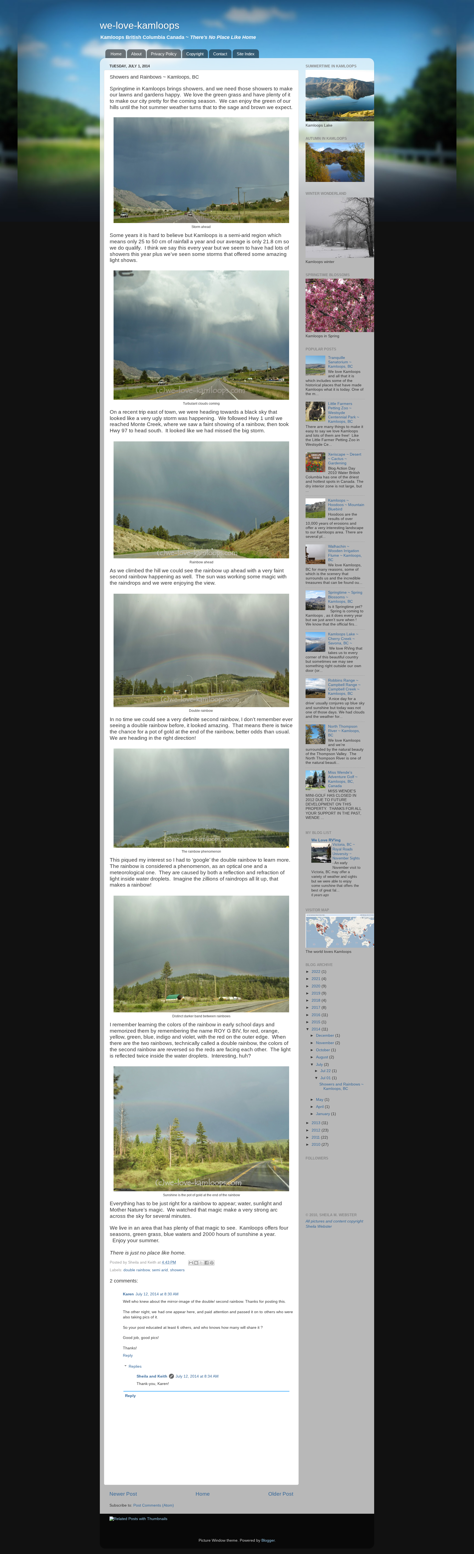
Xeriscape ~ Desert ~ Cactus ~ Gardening (344, 458)
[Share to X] (201, 1263)
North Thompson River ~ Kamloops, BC (344, 730)
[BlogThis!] (196, 1263)
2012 (316, 1130)
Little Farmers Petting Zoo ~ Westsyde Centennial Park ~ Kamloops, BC (343, 413)
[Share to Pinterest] (212, 1263)
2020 (316, 986)
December (325, 1035)
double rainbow (136, 1270)
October (323, 1050)
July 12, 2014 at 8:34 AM (197, 1376)
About (136, 54)
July (320, 1064)
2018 (316, 1000)
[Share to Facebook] (206, 1263)
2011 (316, 1137)
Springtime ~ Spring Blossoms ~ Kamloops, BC (345, 596)
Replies (135, 1366)
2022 (316, 972)
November (325, 1043)
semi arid (160, 1270)
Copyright (195, 54)
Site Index (246, 54)
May (320, 1100)
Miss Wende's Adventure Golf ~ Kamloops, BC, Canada (342, 779)
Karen (128, 1294)
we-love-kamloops (139, 25)
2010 (316, 1144)
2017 (316, 1007)
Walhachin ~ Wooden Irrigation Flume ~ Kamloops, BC (345, 553)
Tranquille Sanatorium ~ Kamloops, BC (340, 362)
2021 (316, 979)
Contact (220, 54)
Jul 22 (326, 1071)
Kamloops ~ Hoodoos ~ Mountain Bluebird (346, 504)
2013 (316, 1123)
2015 (316, 1022)
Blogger (268, 1540)
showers (177, 1270)
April (320, 1107)
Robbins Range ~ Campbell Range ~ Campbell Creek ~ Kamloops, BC (344, 687)
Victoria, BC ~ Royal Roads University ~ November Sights (346, 851)
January (323, 1114)
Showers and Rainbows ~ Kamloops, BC (341, 1086)
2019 (316, 993)
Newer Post (123, 1494)
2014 (316, 1029)
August (322, 1057)
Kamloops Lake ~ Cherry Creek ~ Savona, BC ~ (343, 638)
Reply (128, 1355)
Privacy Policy (164, 54)
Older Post (280, 1494)
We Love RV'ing (326, 840)
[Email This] (191, 1263)
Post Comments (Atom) (153, 1505)
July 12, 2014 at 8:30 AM (157, 1294)
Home (116, 54)
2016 (316, 1015)
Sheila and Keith (152, 1376)
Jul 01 (326, 1078)
